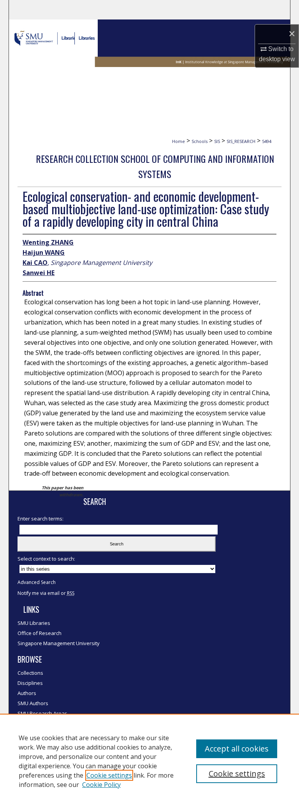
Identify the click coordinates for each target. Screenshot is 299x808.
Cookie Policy (101, 784)
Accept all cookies (237, 748)
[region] (149, 761)
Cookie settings (109, 775)
